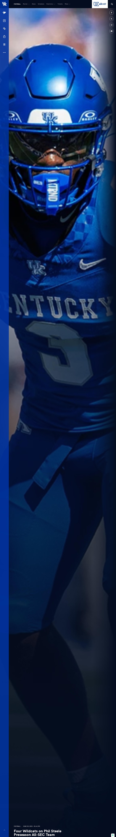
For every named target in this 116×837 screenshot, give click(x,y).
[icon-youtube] (111, 31)
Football (17, 4)
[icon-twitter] (111, 19)
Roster (25, 4)
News (34, 4)
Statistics (49, 4)
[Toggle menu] (4, 830)
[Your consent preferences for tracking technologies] (113, 835)
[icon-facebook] (111, 12)
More (66, 4)
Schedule (41, 4)
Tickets (60, 4)
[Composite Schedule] (4, 21)
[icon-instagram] (111, 25)
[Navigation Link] (4, 13)
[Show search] (112, 4)
